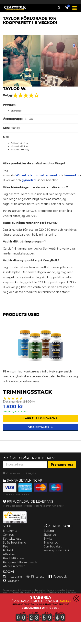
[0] (66, 7)
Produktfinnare (13, 558)
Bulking (48, 531)
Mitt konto (10, 531)
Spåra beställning (14, 542)
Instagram (15, 576)
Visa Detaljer (39, 427)
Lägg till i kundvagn (39, 418)
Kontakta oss (12, 538)
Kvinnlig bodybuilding (58, 550)
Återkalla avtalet (14, 566)
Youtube (13, 581)
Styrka (47, 538)
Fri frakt (8, 550)
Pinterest (37, 576)
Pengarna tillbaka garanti (20, 562)
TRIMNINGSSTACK (27, 392)
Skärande (49, 534)
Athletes (9, 554)
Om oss (8, 534)
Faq (5, 546)
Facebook (60, 576)
